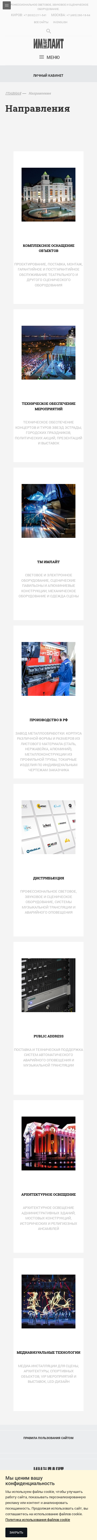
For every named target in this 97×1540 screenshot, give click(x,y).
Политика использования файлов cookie (37, 1519)
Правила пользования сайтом (48, 1438)
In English (60, 22)
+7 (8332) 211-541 (35, 15)
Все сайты (41, 22)
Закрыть (16, 1532)
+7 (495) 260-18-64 (78, 15)
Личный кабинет (48, 75)
